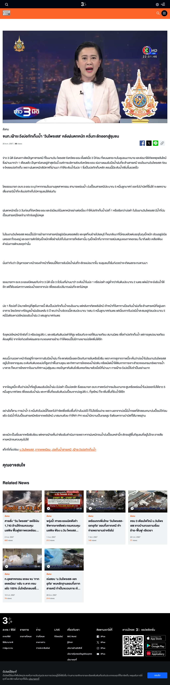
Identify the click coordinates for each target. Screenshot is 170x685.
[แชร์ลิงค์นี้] (162, 143)
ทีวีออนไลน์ (58, 636)
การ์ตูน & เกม (8, 648)
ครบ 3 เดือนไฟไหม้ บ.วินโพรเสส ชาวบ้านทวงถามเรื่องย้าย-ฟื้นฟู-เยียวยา (146, 526)
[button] (36, 77)
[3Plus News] (9, 13)
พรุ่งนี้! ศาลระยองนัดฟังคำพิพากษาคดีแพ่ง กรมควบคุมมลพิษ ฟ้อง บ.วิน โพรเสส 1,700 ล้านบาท (63, 526)
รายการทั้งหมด (26, 636)
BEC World (71, 636)
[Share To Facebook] (142, 143)
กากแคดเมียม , (43, 450)
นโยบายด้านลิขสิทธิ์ (74, 648)
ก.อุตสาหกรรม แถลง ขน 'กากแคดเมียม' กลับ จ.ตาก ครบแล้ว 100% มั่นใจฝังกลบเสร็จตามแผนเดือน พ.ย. (22, 584)
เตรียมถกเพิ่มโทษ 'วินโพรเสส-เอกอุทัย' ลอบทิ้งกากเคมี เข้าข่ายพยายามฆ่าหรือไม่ (105, 526)
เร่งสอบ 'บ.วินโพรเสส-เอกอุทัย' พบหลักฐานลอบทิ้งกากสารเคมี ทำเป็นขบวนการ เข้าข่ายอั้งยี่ (63, 584)
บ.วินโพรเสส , (27, 450)
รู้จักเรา (70, 642)
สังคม (7, 516)
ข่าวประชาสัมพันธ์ (43, 648)
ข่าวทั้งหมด (40, 636)
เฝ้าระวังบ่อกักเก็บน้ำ (84, 450)
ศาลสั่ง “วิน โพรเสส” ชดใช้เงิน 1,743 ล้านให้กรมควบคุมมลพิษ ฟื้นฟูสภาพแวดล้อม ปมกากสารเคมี (22, 526)
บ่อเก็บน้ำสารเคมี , (62, 450)
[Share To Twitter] (149, 143)
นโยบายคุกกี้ (72, 659)
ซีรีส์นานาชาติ (8, 642)
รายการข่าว (40, 642)
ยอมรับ (157, 675)
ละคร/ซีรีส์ (6, 636)
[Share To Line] (155, 143)
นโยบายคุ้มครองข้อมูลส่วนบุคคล (79, 654)
